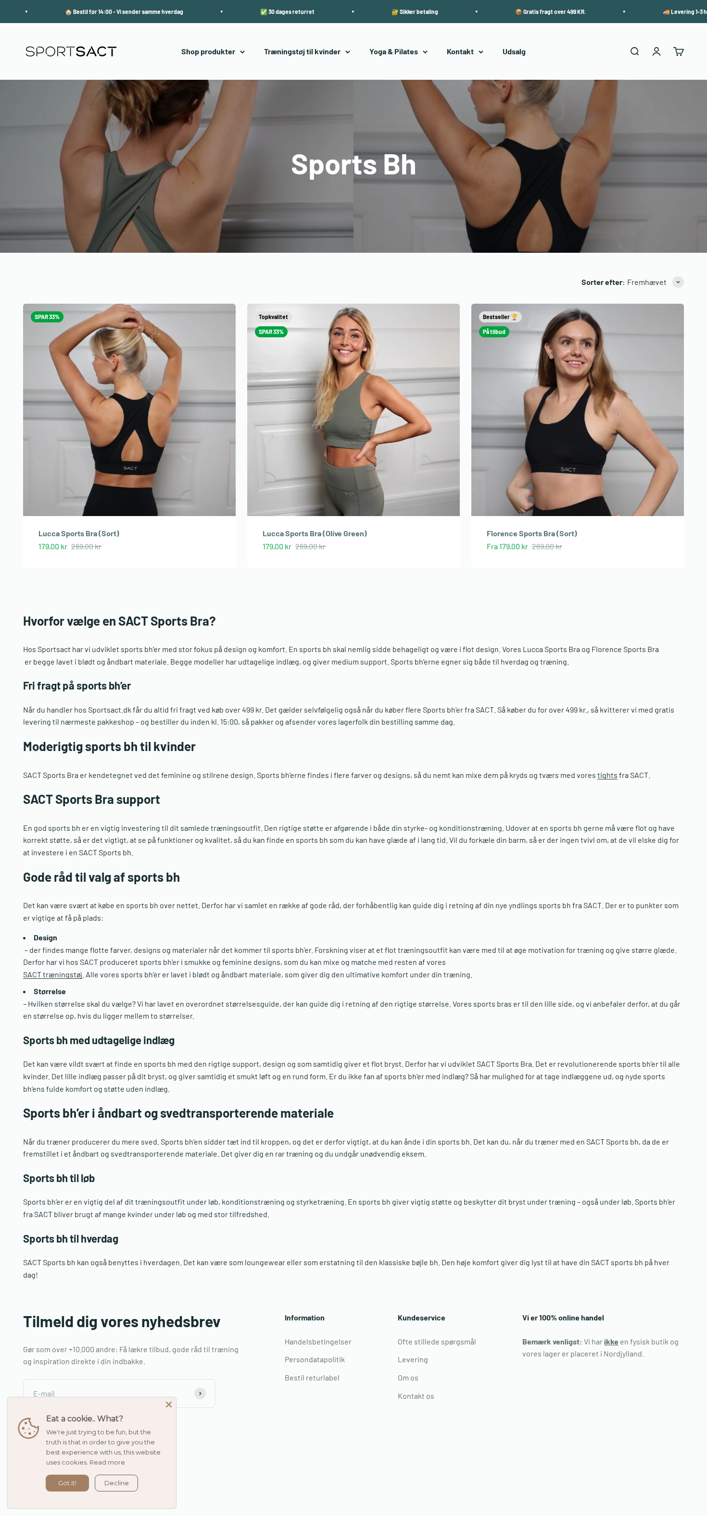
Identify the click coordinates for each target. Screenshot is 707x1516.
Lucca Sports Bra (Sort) (78, 533)
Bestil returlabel (312, 1377)
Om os (408, 1377)
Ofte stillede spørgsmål (437, 1341)
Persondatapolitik (315, 1359)
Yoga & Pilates (393, 51)
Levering (413, 1359)
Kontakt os (416, 1395)
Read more (107, 1462)
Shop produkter (208, 51)
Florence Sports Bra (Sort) (532, 533)
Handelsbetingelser (318, 1341)
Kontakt (460, 51)
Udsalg (514, 51)
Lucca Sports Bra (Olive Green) (315, 533)
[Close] (169, 1404)
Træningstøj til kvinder (302, 51)
